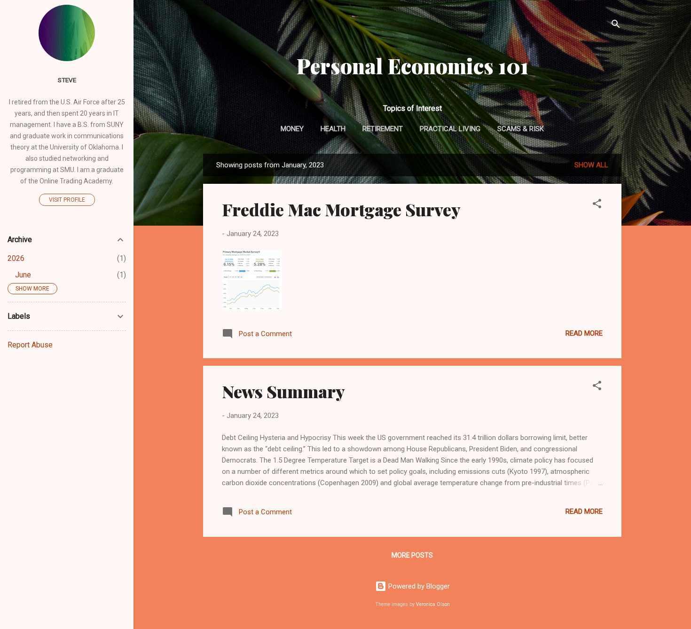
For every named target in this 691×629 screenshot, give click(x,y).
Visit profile (67, 200)
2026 (16, 258)
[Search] (615, 25)
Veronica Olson (433, 604)
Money (292, 129)
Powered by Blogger (418, 586)
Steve (67, 80)
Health (333, 129)
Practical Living (450, 129)
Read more (584, 333)
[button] (597, 205)
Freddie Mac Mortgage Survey (341, 209)
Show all (591, 165)
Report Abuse (30, 344)
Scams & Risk (520, 129)
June (23, 274)
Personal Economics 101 (412, 65)
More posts (412, 555)
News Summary (283, 391)
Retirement (382, 129)
